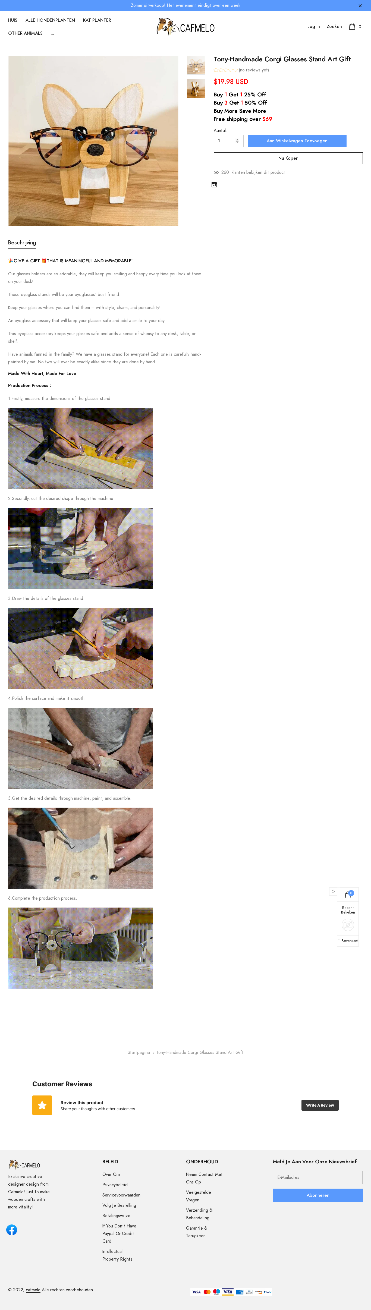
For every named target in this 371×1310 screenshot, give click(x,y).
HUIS (12, 20)
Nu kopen (288, 158)
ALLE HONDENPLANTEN (50, 20)
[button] (241, 70)
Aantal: (220, 130)
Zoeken (334, 26)
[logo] (185, 27)
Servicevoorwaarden (121, 1195)
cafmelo (33, 1290)
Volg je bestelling (119, 1205)
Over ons (111, 1174)
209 (225, 172)
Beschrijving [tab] (22, 242)
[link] (196, 65)
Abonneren (318, 1195)
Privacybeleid (115, 1185)
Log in (313, 26)
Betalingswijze (116, 1216)
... (52, 33)
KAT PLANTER (97, 20)
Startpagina (139, 1052)
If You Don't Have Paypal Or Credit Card (119, 1233)
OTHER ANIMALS (25, 33)
